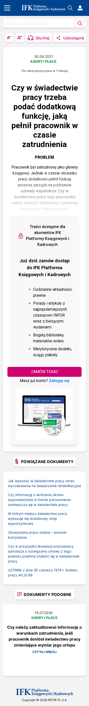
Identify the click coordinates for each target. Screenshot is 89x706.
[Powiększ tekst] (19, 37)
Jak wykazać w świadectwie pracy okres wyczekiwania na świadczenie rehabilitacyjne (44, 483)
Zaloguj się (59, 380)
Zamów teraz (44, 371)
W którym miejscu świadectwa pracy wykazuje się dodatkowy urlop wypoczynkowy (37, 518)
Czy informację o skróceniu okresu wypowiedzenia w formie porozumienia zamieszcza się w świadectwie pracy (39, 500)
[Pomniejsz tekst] (9, 37)
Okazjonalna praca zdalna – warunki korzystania (37, 534)
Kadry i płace (43, 61)
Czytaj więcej (44, 652)
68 (30, 575)
